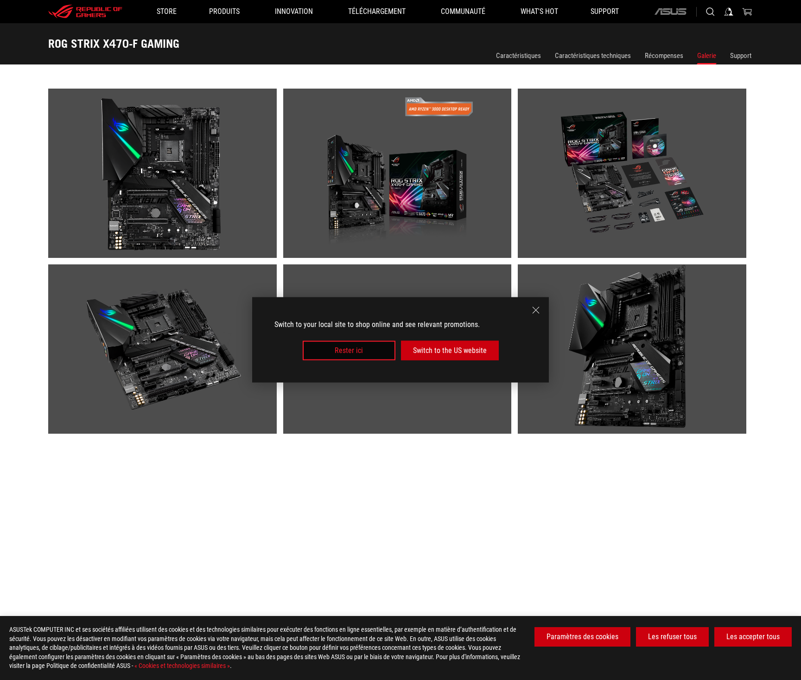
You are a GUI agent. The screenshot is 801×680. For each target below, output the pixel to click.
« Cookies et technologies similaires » (182, 665)
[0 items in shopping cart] (747, 11)
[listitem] (165, 176)
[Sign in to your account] (728, 11)
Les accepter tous (753, 636)
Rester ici (349, 350)
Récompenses (664, 55)
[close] (535, 310)
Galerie (706, 55)
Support (740, 55)
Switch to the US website (450, 350)
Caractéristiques (518, 55)
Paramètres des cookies (582, 636)
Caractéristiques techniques (593, 55)
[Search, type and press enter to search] (710, 12)
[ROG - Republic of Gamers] (85, 12)
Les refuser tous (672, 636)
